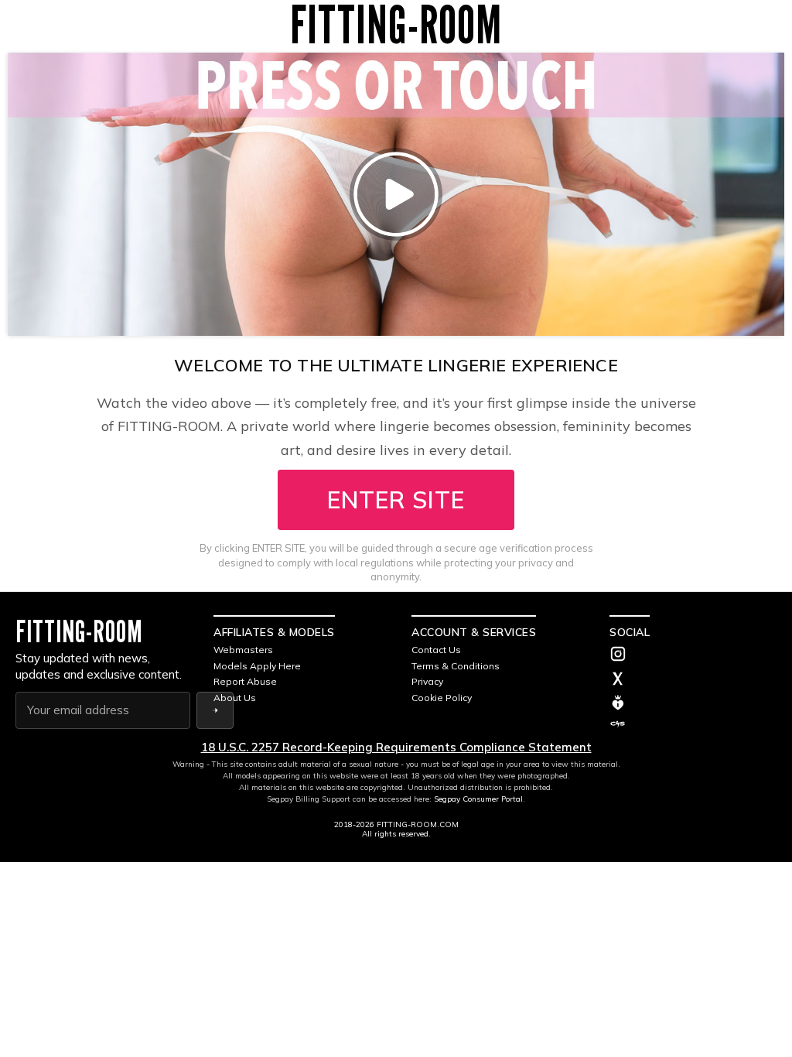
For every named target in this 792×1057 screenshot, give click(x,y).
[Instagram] (693, 655)
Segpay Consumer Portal (478, 799)
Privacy (427, 681)
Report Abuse (245, 681)
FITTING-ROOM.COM (418, 824)
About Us (234, 697)
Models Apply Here (257, 666)
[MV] (693, 702)
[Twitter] (693, 680)
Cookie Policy (441, 697)
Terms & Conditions (455, 666)
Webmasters (243, 649)
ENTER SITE (396, 500)
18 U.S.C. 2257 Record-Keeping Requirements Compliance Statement (396, 747)
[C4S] (693, 724)
